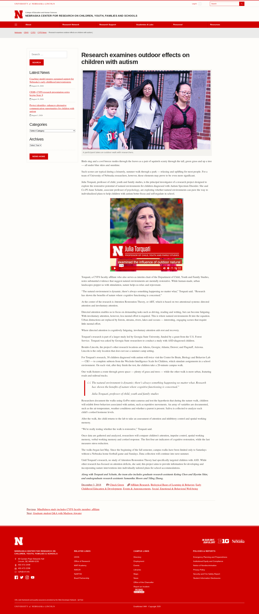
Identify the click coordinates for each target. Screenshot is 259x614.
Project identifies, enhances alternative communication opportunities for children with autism (52, 108)
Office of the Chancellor (144, 582)
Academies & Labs (144, 24)
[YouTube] (32, 577)
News (136, 578)
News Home (38, 156)
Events (136, 565)
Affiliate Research (139, 484)
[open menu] (19, 24)
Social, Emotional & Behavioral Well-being (175, 488)
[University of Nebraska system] (238, 541)
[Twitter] (21, 577)
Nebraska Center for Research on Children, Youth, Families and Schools (81, 15)
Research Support (107, 24)
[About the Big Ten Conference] (223, 541)
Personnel (178, 24)
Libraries (137, 570)
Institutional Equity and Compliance (208, 561)
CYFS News (42, 32)
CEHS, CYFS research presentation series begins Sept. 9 (50, 94)
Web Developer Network (67, 600)
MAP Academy (80, 565)
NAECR (77, 570)
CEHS (26, 32)
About (28, 24)
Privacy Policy (199, 570)
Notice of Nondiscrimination (205, 565)
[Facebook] (16, 577)
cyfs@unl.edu (24, 572)
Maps (136, 574)
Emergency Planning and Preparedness (210, 557)
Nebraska (18, 32)
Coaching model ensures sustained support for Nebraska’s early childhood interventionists (52, 80)
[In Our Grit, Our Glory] (208, 541)
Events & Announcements (137, 488)
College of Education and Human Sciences (41, 12)
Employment (139, 561)
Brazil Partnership (81, 578)
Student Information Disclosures (206, 578)
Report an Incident (141, 587)
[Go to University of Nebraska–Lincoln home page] (19, 14)
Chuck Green (117, 484)
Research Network (70, 24)
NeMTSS (78, 574)
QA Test (80, 600)
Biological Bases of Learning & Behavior (172, 484)
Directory (137, 557)
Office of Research (82, 561)
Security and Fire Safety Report (206, 574)
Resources (215, 24)
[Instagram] (27, 577)
